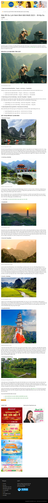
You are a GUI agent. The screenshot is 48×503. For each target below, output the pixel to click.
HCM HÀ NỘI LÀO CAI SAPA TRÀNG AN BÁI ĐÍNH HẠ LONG (16, 396)
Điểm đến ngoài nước (7, 488)
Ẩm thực (4, 485)
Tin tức (8, 400)
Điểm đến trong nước (7, 486)
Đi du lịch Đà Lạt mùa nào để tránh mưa (11, 11)
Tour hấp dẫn (5, 490)
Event (4, 492)
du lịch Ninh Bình (32, 47)
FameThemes (44, 501)
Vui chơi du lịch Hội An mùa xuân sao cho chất (17, 199)
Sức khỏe (5, 495)
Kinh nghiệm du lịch (7, 493)
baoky (2, 19)
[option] (25, 11)
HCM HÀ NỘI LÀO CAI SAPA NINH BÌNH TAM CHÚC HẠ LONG (16, 398)
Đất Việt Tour (34, 388)
